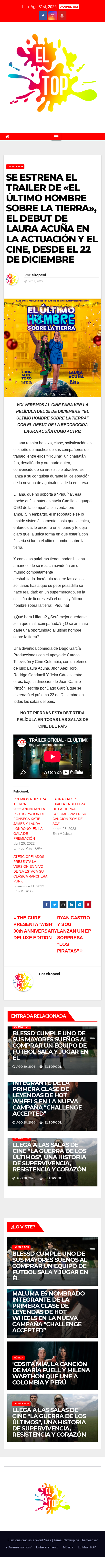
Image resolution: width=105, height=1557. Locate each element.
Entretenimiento (47, 1547)
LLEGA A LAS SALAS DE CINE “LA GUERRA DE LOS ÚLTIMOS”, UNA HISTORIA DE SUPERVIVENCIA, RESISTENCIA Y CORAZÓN (49, 1157)
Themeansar (89, 1540)
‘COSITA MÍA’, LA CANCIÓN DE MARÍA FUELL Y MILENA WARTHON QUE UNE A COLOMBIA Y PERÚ (51, 1373)
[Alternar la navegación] (56, 136)
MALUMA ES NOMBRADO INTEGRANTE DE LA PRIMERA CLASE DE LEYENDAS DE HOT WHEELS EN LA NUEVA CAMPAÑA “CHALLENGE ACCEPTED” (48, 1095)
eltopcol (39, 275)
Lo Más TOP (15, 166)
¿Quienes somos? (19, 1547)
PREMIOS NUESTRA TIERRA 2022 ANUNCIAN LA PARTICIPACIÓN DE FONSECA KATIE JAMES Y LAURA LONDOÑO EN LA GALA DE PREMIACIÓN (29, 818)
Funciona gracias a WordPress (30, 1540)
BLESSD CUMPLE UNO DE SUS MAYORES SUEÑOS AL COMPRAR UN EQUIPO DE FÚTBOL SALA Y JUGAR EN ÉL (50, 1045)
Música (18, 1357)
